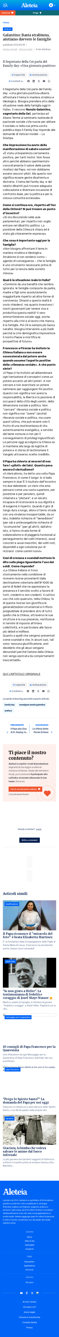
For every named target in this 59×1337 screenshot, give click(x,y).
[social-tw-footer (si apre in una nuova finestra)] (32, 1293)
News (29, 1237)
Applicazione (29, 1265)
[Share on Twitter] (39, 81)
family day (10, 704)
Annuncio (29, 1269)
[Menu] (10, 5)
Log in (38, 829)
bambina (9, 1118)
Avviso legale (29, 1312)
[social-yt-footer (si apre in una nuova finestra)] (21, 1293)
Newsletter (29, 1261)
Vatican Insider (26, 49)
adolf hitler (10, 961)
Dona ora (6, 12)
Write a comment (30, 840)
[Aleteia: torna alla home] (29, 5)
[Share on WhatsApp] (49, 81)
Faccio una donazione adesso (24, 789)
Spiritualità (29, 1245)
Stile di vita (29, 1241)
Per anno (30, 1282)
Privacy (29, 1327)
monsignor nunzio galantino (32, 704)
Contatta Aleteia (29, 1322)
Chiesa (6, 22)
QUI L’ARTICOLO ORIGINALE (21, 674)
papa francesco (12, 1069)
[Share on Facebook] (28, 81)
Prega (35, 12)
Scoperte (29, 1249)
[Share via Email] (44, 81)
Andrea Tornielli (10, 49)
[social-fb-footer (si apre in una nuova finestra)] (26, 1293)
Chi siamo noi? (29, 1307)
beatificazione (12, 904)
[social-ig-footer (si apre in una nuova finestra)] (37, 1293)
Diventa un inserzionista (29, 1317)
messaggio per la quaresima (18, 1017)
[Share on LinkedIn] (34, 81)
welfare (8, 710)
